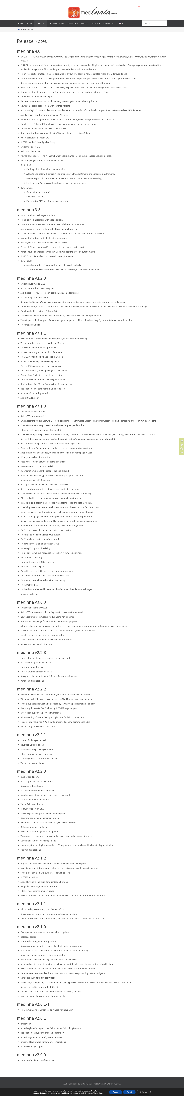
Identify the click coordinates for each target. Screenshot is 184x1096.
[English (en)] (139, 6)
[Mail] (181, 452)
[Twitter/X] (181, 444)
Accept (115, 1092)
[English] (120, 23)
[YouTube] (181, 440)
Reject (129, 1092)
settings (99, 1093)
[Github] (181, 448)
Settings (143, 1092)
